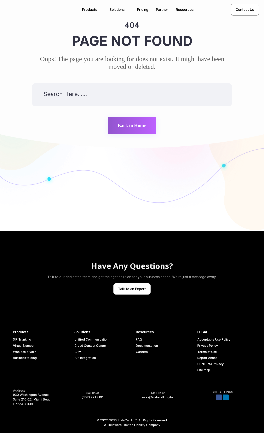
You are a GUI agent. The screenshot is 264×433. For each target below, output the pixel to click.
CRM (78, 352)
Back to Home (132, 125)
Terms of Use (207, 352)
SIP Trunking (22, 339)
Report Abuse (207, 358)
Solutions (117, 10)
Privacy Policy (207, 346)
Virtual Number (24, 346)
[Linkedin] (226, 397)
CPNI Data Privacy (210, 364)
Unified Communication (91, 339)
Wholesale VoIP (24, 352)
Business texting (25, 358)
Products (89, 10)
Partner (162, 10)
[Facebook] (219, 397)
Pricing (142, 10)
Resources (185, 10)
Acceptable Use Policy (213, 339)
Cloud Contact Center (90, 346)
